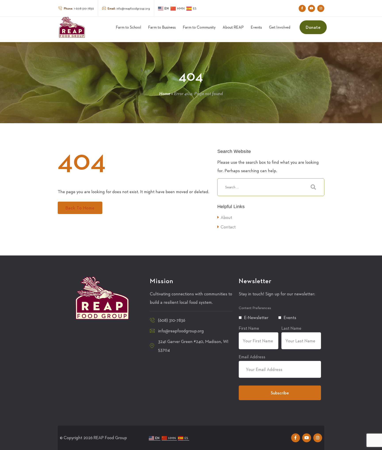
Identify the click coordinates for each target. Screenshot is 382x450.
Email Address (252, 356)
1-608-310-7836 (79, 8)
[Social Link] (302, 8)
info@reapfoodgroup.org (129, 8)
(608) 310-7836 (171, 320)
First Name (249, 328)
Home (164, 93)
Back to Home (80, 207)
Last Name (291, 328)
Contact (228, 227)
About (226, 217)
